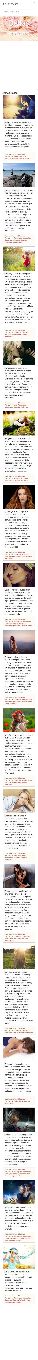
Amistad (25, 780)
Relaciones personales (13, 556)
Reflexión (8, 242)
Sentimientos (17, 159)
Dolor (7, 704)
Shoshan (21, 154)
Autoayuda (18, 238)
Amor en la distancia (21, 938)
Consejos (8, 240)
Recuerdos (27, 159)
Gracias (23, 240)
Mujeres (15, 623)
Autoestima (27, 238)
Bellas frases (10, 4)
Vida (15, 405)
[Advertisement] (19, 66)
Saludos (8, 334)
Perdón (25, 478)
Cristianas (16, 240)
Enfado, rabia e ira (21, 480)
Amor (16, 157)
